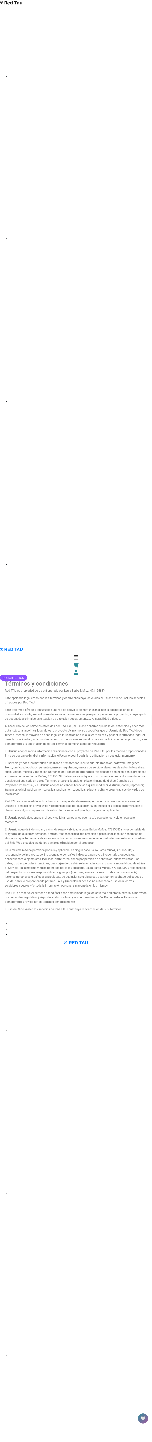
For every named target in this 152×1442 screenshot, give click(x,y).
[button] (76, 657)
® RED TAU (11, 649)
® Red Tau (11, 3)
